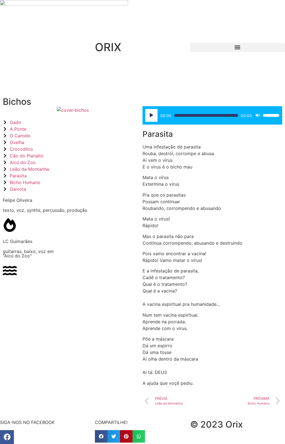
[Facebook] (7, 437)
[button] (237, 47)
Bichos (17, 101)
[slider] (271, 115)
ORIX (108, 47)
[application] (212, 115)
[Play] (151, 115)
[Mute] (258, 115)
